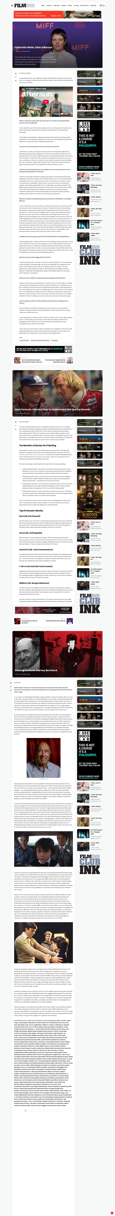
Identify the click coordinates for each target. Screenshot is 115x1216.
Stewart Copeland (26, 1054)
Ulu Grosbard (60, 1044)
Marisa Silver (59, 1099)
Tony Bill (22, 1074)
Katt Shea (19, 1097)
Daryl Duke (23, 1046)
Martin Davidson (40, 1074)
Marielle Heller (43, 1086)
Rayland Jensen (42, 1031)
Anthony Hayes (57, 1052)
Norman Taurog (32, 1099)
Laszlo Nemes (60, 1065)
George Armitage (54, 1088)
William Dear (56, 1040)
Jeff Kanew (40, 1033)
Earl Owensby (22, 1033)
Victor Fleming (23, 1076)
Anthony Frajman (24, 340)
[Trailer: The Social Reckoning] (83, 189)
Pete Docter (23, 1029)
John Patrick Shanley (25, 1035)
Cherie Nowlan (40, 1082)
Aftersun (59, 78)
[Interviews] (90, 98)
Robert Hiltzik (41, 1023)
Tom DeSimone (51, 1044)
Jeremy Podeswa (23, 1063)
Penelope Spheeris (59, 1097)
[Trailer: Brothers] (83, 200)
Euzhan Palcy (65, 1086)
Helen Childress (53, 1059)
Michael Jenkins (59, 1048)
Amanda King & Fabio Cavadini (36, 1067)
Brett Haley (51, 1078)
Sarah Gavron (29, 1074)
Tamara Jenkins (61, 1105)
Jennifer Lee (41, 1099)
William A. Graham (48, 1025)
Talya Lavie (34, 1071)
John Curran (40, 1052)
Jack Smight (34, 1086)
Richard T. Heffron (53, 1031)
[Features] (90, 82)
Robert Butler (48, 1033)
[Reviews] (90, 106)
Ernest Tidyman (23, 1061)
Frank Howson (42, 1050)
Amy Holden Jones (36, 1097)
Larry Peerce (41, 1042)
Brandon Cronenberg (49, 1065)
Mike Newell (23, 1095)
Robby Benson (32, 1023)
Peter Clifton (49, 1035)
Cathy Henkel (51, 1067)
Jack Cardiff (57, 1082)
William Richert (49, 1048)
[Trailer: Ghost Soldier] (83, 237)
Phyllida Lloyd (49, 1080)
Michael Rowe (43, 1071)
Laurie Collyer (64, 1090)
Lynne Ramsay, (59, 1078)
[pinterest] (15, 80)
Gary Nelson (51, 1027)
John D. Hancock (34, 1093)
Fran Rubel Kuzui (50, 1074)
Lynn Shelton (53, 1076)
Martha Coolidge (42, 1101)
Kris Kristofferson (58, 1037)
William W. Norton (42, 1059)
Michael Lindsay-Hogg (57, 1093)
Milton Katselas (59, 1080)
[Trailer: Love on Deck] (83, 177)
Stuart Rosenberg (47, 1097)
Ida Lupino (24, 1101)
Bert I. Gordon (61, 1020)
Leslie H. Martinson (24, 1078)
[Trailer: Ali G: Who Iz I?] (83, 212)
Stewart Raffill (25, 1105)
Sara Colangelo (45, 1093)
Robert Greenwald (38, 1080)
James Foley (24, 1090)
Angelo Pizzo (57, 1054)
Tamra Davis (22, 1099)
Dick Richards (23, 1031)
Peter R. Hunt (57, 1035)
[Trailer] (90, 114)
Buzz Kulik (50, 1037)
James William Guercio (42, 1046)
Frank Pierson (46, 1084)
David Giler (31, 1044)
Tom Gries (61, 1076)
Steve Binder (49, 1082)
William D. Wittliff (40, 1044)
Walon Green (21, 1059)
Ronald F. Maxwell (50, 1029)
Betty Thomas (24, 1103)
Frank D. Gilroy (60, 1029)
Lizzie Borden (41, 1103)
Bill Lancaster (62, 1059)
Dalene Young (42, 1027)
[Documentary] (90, 73)
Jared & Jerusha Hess (37, 1048)
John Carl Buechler (52, 1023)
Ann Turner (54, 1084)
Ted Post (65, 1063)
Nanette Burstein (42, 1088)
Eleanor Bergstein (30, 1059)
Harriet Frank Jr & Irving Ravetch (43, 1054)
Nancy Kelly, (35, 1078)
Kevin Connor (29, 1025)
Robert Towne (23, 1044)
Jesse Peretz (49, 1052)
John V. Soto (32, 1101)
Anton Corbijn (25, 1065)
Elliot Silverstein (61, 1074)
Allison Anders (58, 1095)
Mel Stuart (33, 1088)
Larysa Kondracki (24, 1088)
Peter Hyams (52, 1101)
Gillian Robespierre (36, 1065)
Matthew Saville (23, 1052)
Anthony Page (49, 1063)
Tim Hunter (59, 1101)
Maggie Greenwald (47, 1105)
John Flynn (33, 1103)
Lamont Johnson (36, 1105)
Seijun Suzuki (24, 1082)
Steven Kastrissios (24, 1071)
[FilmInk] (24, 5)
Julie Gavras (58, 1063)
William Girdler (32, 1031)
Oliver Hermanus (52, 1050)
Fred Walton (59, 1027)
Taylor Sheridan (54, 1090)
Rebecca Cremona (53, 1071)
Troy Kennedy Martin (44, 1061)
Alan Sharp (62, 1061)
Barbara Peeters (34, 1076)
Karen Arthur (33, 1042)
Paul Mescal (55, 340)
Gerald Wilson (32, 1037)
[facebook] (15, 73)
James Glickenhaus (54, 1086)
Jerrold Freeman (46, 1040)
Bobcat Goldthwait (26, 1084)
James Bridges (31, 1033)
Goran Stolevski (25, 1048)
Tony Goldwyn (50, 1042)
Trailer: (96, 197)
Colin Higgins (60, 1067)
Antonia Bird (26, 1086)
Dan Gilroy (32, 1069)
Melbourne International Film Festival (40, 340)
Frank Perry (26, 1097)
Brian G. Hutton (60, 1042)
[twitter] (15, 77)
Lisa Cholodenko (27, 1080)
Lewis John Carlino (34, 1090)
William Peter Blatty (38, 1035)
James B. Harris (23, 1037)
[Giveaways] (90, 90)
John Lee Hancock (48, 1095)
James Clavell (40, 1029)
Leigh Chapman (58, 1033)
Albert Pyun (31, 1082)
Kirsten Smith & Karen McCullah (30, 1040)
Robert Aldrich (57, 1069)
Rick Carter (61, 1023)
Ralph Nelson (38, 1025)
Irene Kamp (33, 1057)
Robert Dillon (26, 1057)
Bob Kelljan (21, 1025)
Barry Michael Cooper (61, 1057)
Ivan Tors (24, 1067)
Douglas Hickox (24, 1042)
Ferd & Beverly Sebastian (37, 1063)
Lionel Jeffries (49, 1103)
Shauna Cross (33, 1061)
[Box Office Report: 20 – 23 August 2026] (83, 224)
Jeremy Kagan (22, 1023)
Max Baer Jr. (31, 1029)
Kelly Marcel (55, 1061)
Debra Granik (44, 1090)
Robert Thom (23, 1050)
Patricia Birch (42, 1037)
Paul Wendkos (49, 1099)
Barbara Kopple (23, 1093)
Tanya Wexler (40, 1069)
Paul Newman (43, 1078)
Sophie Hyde (32, 1052)
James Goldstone (55, 1046)
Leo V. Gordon (33, 1027)
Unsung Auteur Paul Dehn (31, 697)
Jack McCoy (31, 1046)
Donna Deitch (36, 1084)
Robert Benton (44, 1076)
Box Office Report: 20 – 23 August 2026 (96, 222)
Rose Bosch (24, 1069)
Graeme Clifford (32, 1050)
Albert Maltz (42, 1057)
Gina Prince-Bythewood (34, 1095)
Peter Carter (25, 1027)
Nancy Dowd (50, 1057)
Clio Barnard (49, 1069)
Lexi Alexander (59, 1103)
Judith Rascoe (59, 1025)
